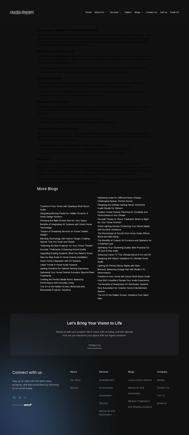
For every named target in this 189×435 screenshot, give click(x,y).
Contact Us (94, 345)
